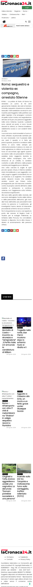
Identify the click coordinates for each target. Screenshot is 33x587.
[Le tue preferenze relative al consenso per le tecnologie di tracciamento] (30, 584)
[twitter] (5, 56)
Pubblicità (24, 557)
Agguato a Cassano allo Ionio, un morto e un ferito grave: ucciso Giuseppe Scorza (23, 402)
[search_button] (26, 21)
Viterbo (4, 14)
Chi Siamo (10, 557)
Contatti (9, 559)
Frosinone (5, 18)
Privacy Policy (25, 559)
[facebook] (2, 56)
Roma (25, 11)
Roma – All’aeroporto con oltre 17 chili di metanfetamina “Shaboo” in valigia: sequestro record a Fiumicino (8, 414)
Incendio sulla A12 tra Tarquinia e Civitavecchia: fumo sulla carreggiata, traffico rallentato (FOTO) (23, 486)
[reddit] (17, 56)
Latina (13, 18)
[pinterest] (11, 56)
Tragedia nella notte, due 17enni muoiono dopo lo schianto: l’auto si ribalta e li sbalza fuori (24, 340)
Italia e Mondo (7, 11)
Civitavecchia (14, 14)
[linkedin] (8, 56)
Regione (17, 11)
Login (27, 8)
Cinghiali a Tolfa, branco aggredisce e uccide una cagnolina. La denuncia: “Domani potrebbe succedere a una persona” (8, 487)
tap (29, 22)
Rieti (23, 14)
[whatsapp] (14, 56)
